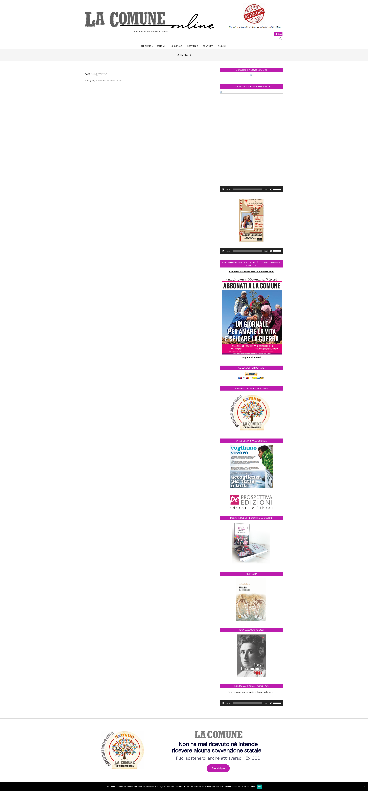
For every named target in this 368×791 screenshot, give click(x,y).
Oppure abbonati (251, 357)
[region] (184, 749)
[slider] (277, 189)
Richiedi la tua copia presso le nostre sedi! (251, 271)
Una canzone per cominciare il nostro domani (250, 691)
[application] (251, 189)
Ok (259, 786)
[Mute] (271, 189)
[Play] (223, 189)
